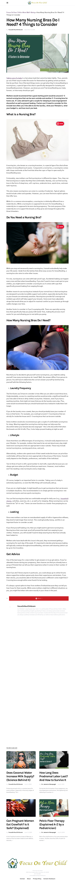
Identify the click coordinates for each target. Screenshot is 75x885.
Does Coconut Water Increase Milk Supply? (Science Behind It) (20, 776)
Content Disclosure (49, 879)
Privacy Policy (37, 879)
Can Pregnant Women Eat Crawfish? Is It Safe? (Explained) (20, 824)
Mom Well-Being (28, 12)
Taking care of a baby (14, 78)
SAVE (61, 124)
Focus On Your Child (13, 12)
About (29, 879)
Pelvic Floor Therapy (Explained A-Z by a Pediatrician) (51, 824)
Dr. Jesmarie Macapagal (48, 784)
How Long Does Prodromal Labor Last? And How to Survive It (53, 776)
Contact (22, 879)
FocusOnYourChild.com (16, 29)
